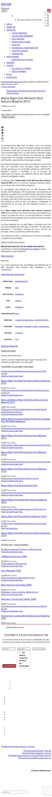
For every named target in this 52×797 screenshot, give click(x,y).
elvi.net (6, 4)
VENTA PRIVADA (19, 71)
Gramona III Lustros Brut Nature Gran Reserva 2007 (25, 617)
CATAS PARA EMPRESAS (22, 36)
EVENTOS (16, 45)
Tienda (8, 82)
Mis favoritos (11, 714)
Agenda (9, 696)
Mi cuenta (10, 712)
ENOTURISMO (18, 39)
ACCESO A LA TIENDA (21, 68)
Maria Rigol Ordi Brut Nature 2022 (19, 485)
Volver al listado (8, 86)
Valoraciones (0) (9, 346)
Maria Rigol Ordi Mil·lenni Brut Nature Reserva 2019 (25, 382)
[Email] (26, 132)
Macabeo (19, 326)
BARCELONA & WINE (21, 42)
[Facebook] (26, 127)
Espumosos (20, 82)
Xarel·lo (35, 326)
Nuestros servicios (19, 683)
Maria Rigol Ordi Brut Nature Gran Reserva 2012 (23, 436)
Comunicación (17, 688)
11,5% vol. (19, 333)
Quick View (18, 376)
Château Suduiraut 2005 (14, 556)
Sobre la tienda (12, 728)
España (18, 300)
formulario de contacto (30, 249)
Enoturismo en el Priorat (22, 59)
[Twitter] (26, 130)
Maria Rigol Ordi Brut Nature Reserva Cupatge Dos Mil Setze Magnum (25, 420)
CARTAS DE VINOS (20, 50)
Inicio (3, 82)
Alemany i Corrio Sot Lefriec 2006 (18, 599)
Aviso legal (24, 784)
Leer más (5, 528)
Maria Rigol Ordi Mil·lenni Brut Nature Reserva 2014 (25, 534)
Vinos (13, 82)
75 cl (17, 339)
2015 (17, 287)
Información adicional (12, 274)
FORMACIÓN (17, 53)
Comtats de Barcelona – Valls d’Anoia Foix (32, 320)
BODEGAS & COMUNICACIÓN (25, 47)
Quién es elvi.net (18, 681)
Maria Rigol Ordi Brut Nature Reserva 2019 (23, 516)
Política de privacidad (9, 784)
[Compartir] (26, 141)
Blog (8, 699)
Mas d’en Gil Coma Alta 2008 (16, 584)
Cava (17, 313)
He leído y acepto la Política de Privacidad (24, 659)
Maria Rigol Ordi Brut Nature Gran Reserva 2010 (23, 453)
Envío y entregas (13, 732)
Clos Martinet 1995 (11, 570)
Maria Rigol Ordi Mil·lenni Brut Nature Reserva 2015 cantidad (25, 114)
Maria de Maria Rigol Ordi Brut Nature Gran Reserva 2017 (24, 401)
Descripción (7, 255)
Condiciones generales (15, 730)
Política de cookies (38, 784)
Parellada (27, 326)
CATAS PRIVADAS (19, 33)
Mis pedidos (11, 717)
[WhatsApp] (26, 135)
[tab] (26, 256)
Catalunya (19, 307)
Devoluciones (11, 735)
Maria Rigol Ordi (21, 281)
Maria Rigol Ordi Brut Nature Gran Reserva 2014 (23, 470)
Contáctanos (11, 719)
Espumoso (19, 294)
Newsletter (10, 701)
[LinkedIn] (26, 138)
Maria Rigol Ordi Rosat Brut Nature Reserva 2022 (24, 501)
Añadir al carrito (8, 117)
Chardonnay (44, 326)
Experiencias (17, 686)
